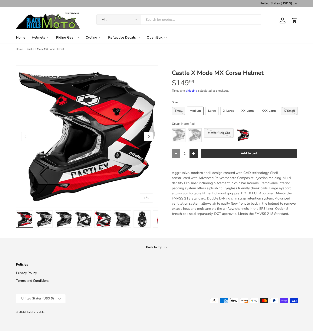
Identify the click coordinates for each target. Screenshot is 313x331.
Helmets (38, 37)
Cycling (91, 37)
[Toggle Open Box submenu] (165, 37)
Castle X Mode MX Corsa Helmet (45, 49)
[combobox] (179, 20)
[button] (294, 20)
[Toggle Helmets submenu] (48, 37)
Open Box (154, 37)
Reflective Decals (122, 37)
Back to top (154, 247)
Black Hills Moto (35, 312)
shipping (191, 91)
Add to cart (249, 153)
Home (20, 37)
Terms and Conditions (32, 280)
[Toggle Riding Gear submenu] (77, 37)
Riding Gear (65, 37)
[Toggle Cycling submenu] (100, 37)
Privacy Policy (26, 273)
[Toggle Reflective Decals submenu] (138, 37)
